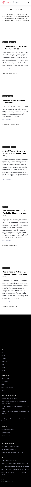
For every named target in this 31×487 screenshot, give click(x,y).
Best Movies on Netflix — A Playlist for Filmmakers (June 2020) (14, 213)
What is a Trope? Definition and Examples (13, 101)
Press (3, 364)
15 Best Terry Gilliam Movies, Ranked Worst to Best (15, 463)
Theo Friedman (6, 73)
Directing (13, 42)
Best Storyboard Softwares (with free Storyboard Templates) (14, 420)
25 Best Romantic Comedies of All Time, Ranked (14, 47)
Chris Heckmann (6, 124)
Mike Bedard (5, 245)
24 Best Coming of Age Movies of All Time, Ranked (15, 469)
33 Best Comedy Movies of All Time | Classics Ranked (13, 473)
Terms (3, 367)
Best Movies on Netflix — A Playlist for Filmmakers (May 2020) (14, 274)
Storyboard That (5, 435)
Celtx (2, 438)
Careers (3, 384)
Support (3, 355)
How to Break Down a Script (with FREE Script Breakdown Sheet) (13, 402)
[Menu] (28, 2)
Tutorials (3, 358)
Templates (4, 361)
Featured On (4, 381)
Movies (5, 42)
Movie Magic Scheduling (7, 429)
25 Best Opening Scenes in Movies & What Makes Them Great (14, 153)
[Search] (25, 2)
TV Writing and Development (8, 449)
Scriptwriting (7, 96)
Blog (2, 352)
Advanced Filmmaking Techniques (10, 446)
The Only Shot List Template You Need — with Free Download (15, 407)
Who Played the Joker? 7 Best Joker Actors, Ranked (15, 466)
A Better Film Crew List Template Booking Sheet (14, 416)
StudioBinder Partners (7, 387)
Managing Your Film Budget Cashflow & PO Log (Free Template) (15, 412)
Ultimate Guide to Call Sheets (9, 398)
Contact (3, 390)
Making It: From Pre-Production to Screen (12, 452)
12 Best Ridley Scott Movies (8, 460)
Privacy (3, 370)
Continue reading (6, 69)
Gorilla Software (5, 432)
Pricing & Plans (5, 378)
